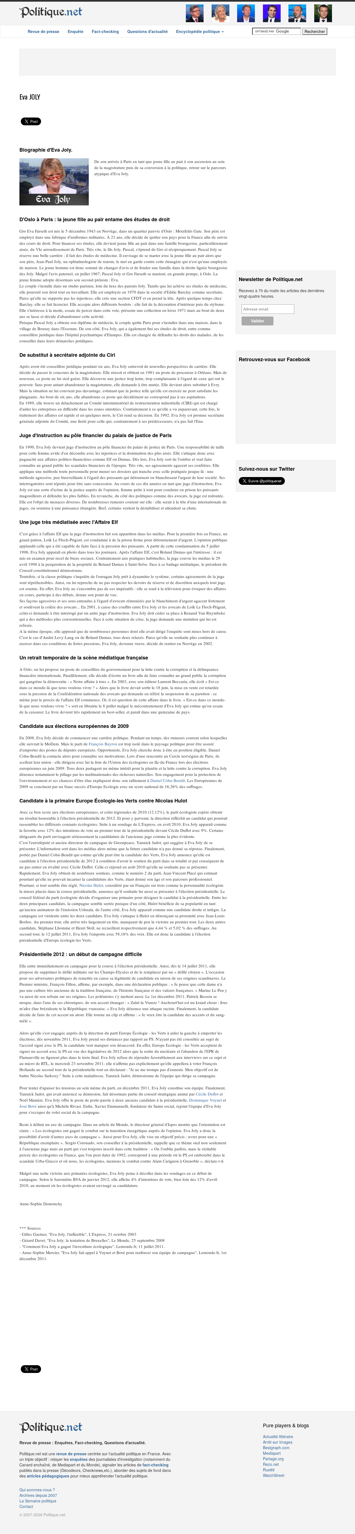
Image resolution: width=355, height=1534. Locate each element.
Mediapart (272, 1453)
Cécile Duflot (207, 1094)
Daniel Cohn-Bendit (167, 780)
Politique (50, 11)
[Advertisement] (177, 61)
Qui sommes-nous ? (37, 1489)
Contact (26, 1506)
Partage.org (273, 1458)
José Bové (28, 1106)
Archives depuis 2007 (38, 1495)
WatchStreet (273, 1475)
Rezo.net (271, 1464)
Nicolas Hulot (91, 885)
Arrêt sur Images (277, 1442)
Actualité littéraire (278, 1436)
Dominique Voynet (205, 1100)
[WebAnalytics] (30, 1523)
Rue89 (269, 1469)
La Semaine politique (37, 1501)
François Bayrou (103, 743)
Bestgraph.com (276, 1447)
